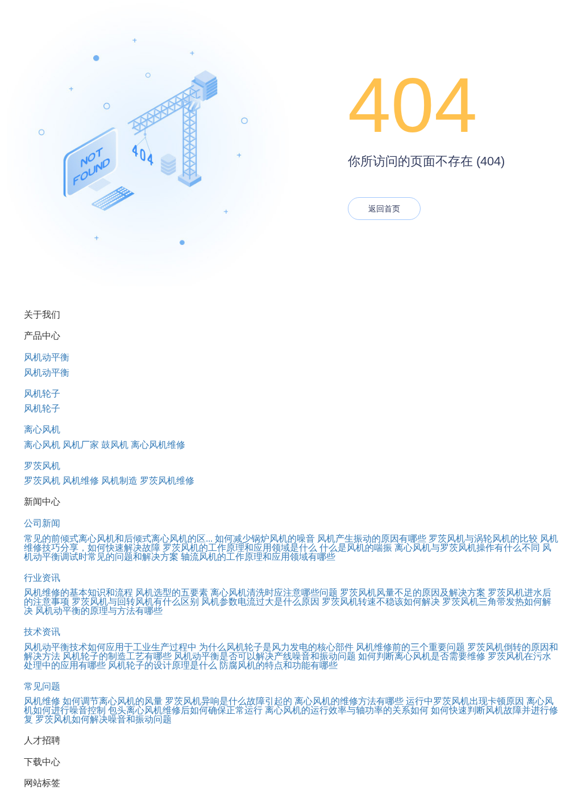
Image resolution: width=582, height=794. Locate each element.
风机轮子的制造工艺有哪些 (117, 656)
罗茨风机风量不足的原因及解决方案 (412, 592)
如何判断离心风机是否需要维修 (421, 656)
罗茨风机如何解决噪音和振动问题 (103, 719)
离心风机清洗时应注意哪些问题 (274, 592)
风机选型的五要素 (171, 592)
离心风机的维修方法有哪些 (349, 701)
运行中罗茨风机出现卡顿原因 (465, 701)
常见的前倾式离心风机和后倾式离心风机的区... (118, 538)
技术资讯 (42, 632)
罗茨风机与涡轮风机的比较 (483, 538)
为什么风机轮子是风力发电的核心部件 (276, 647)
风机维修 (81, 480)
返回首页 (384, 208)
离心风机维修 (158, 445)
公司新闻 (42, 523)
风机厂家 (81, 445)
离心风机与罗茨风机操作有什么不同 (467, 547)
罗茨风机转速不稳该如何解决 (381, 601)
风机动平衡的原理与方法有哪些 (99, 611)
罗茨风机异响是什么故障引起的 (228, 701)
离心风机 (42, 429)
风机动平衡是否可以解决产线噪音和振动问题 (265, 656)
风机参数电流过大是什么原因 (260, 601)
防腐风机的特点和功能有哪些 (278, 665)
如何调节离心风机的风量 (113, 701)
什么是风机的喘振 (355, 547)
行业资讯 (42, 578)
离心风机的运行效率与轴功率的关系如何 (347, 710)
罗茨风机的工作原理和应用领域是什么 (240, 547)
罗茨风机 (42, 466)
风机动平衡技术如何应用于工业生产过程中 (110, 647)
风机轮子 (42, 393)
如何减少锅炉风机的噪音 (265, 538)
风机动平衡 (46, 357)
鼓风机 (114, 445)
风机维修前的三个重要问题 (410, 647)
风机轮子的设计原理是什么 (162, 665)
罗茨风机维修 (167, 480)
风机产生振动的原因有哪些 (371, 538)
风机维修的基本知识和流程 (78, 592)
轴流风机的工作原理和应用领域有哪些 (258, 557)
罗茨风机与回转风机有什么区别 (135, 601)
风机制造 (119, 480)
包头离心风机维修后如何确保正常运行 (185, 710)
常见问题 (42, 686)
